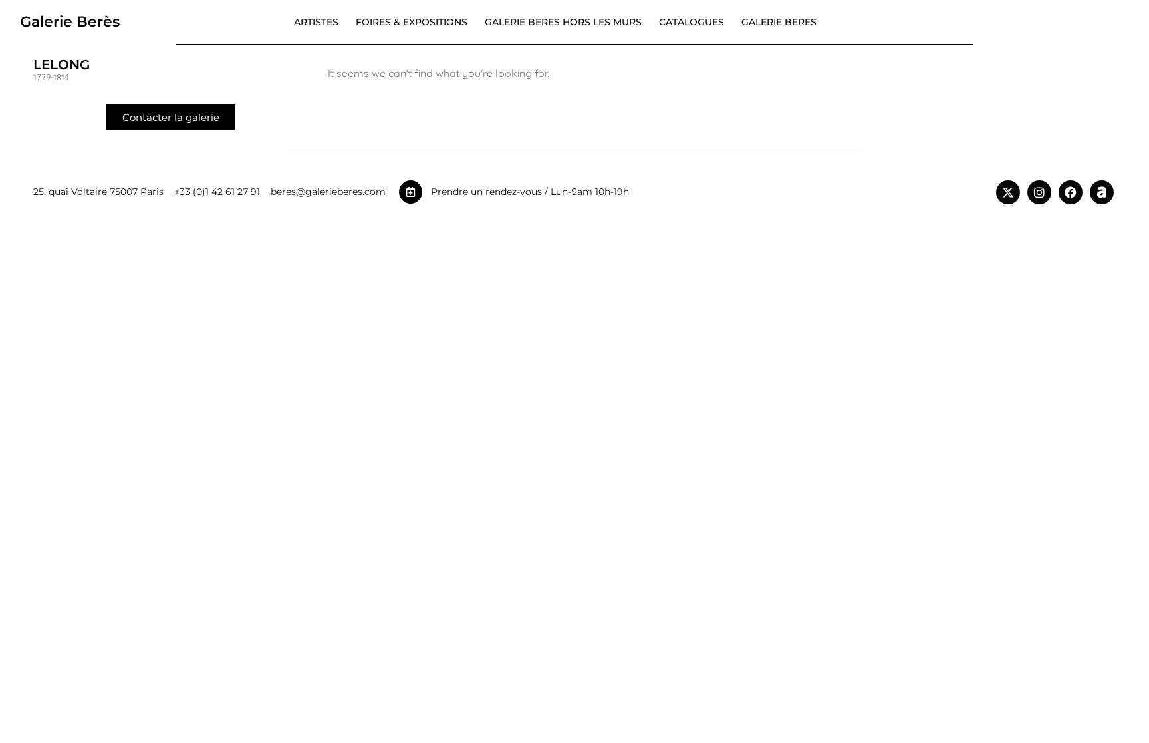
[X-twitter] (1008, 192)
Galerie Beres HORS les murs (563, 22)
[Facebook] (1071, 192)
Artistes (316, 22)
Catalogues (691, 22)
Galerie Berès (70, 22)
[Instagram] (1039, 192)
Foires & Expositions (411, 22)
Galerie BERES (779, 22)
